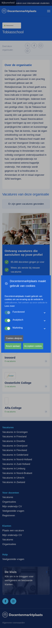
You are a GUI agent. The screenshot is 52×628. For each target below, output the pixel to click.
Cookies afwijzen (14, 338)
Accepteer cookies (33, 346)
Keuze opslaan (13, 346)
